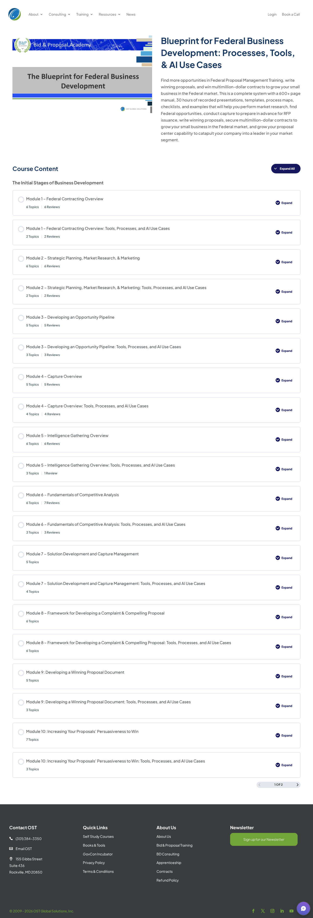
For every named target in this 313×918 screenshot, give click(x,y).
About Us (163, 836)
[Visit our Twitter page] (263, 911)
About (33, 14)
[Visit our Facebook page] (253, 911)
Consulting (57, 14)
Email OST (20, 848)
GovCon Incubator (98, 854)
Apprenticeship (168, 862)
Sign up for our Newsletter (263, 839)
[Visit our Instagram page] (272, 911)
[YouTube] (291, 911)
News (130, 14)
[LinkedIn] (282, 911)
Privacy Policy (94, 862)
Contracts (164, 871)
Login (272, 14)
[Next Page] (297, 784)
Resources (107, 14)
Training (82, 14)
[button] (303, 908)
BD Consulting (167, 854)
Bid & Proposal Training (174, 845)
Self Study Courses (98, 836)
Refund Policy (167, 880)
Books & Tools (94, 845)
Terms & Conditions (98, 871)
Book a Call (291, 14)
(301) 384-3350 (25, 838)
